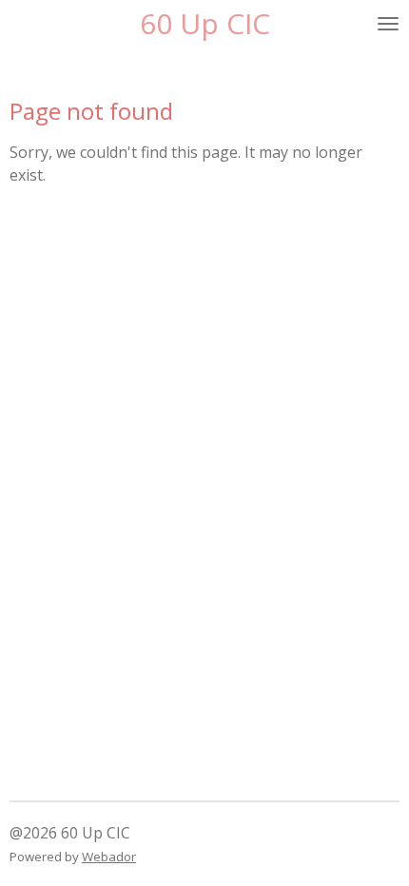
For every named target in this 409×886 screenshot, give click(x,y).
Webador (109, 856)
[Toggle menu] (388, 24)
